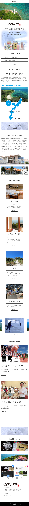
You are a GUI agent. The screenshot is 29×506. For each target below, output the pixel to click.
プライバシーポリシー (9, 495)
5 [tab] (17, 334)
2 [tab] (13, 334)
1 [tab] (11, 334)
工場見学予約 (9, 457)
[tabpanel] (14, 325)
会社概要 (6, 493)
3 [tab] (14, 334)
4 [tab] (16, 334)
